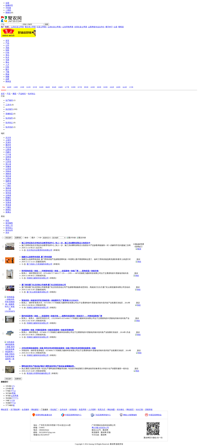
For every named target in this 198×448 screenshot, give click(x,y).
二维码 (8, 10)
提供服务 (9, 223)
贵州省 (8, 193)
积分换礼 (120, 409)
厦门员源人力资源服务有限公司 (39, 264)
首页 (3, 94)
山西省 (8, 150)
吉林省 (8, 157)
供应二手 (9, 225)
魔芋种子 (109, 27)
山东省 (8, 169)
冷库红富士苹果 (80, 27)
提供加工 (9, 228)
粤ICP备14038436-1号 (100, 428)
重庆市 (8, 145)
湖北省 (8, 176)
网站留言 (130, 409)
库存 (7, 233)
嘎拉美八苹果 (30, 27)
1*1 (13, 386)
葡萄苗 (121, 27)
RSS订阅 (139, 409)
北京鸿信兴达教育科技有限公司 (39, 250)
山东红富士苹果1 (54, 27)
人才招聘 (92, 409)
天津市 (8, 142)
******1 (15, 398)
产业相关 (22, 94)
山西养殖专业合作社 (96, 27)
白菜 (115, 27)
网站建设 (35, 409)
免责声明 (82, 409)
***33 (13, 403)
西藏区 (8, 198)
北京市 (8, 138)
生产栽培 (9, 100)
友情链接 (73, 409)
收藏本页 (9, 5)
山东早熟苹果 (67, 27)
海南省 (8, 188)
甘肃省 (8, 202)
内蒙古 (8, 152)
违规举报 (148, 409)
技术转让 (31, 94)
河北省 (8, 147)
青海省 (8, 205)
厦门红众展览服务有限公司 (38, 292)
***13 (13, 391)
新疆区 (8, 210)
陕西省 (8, 200)
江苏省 (8, 162)
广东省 (8, 183)
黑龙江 (8, 159)
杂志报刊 (9, 109)
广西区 (8, 186)
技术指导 (9, 118)
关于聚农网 (15, 409)
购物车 (8, 13)
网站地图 (111, 409)
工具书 (8, 105)
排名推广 (54, 409)
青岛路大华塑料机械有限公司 (38, 373)
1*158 (12, 400)
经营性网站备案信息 (44, 415)
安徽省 (8, 166)
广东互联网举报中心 (102, 415)
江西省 (8, 178)
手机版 (8, 8)
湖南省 (8, 174)
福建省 (8, 181)
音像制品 (9, 114)
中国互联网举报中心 (73, 415)
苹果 (14, 393)
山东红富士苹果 (17, 27)
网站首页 (4, 409)
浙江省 (8, 164)
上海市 (8, 140)
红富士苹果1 (42, 27)
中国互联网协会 (155, 415)
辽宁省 (8, 154)
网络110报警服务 (130, 415)
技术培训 (9, 127)
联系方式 (101, 409)
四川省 (8, 190)
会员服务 (25, 409)
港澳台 (8, 212)
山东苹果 (14, 396)
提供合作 (9, 230)
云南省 (8, 195)
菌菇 (14, 94)
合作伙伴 (63, 409)
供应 (7, 221)
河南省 (8, 171)
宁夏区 (8, 207)
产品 (8, 94)
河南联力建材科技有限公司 (38, 278)
